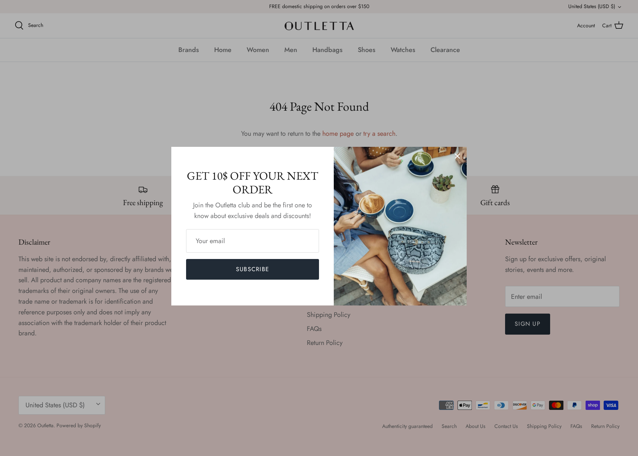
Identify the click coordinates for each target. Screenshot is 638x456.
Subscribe (253, 269)
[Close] (457, 156)
